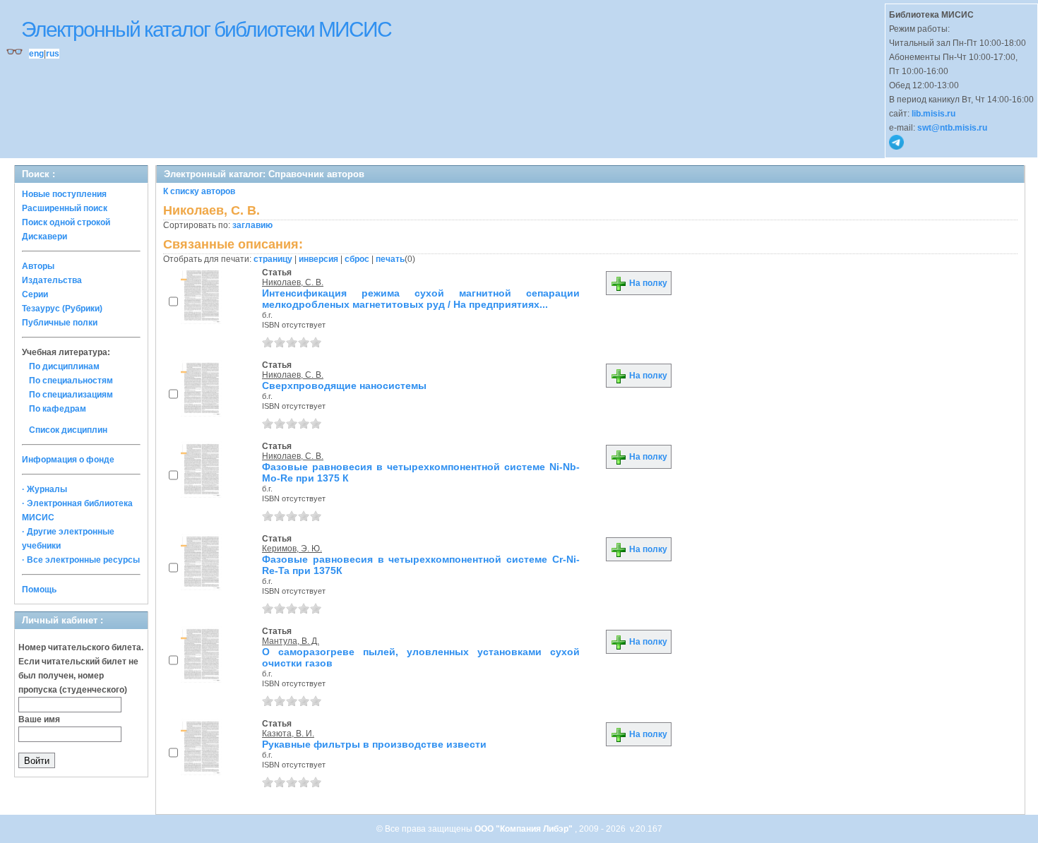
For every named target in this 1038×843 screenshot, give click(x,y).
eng (36, 54)
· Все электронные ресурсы (81, 560)
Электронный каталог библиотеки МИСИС (206, 29)
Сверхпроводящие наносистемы (344, 385)
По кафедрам (57, 409)
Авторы (38, 266)
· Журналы (44, 489)
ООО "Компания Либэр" (525, 829)
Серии (35, 294)
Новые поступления (64, 194)
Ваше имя (39, 719)
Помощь (39, 589)
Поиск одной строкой (66, 222)
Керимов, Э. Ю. (292, 549)
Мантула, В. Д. (290, 641)
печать (390, 259)
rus (52, 54)
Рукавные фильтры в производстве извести (374, 744)
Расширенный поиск (64, 208)
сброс (357, 259)
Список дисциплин (68, 430)
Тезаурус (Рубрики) (62, 308)
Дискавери (44, 236)
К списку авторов (199, 191)
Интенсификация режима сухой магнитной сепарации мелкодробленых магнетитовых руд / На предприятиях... (421, 298)
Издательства (52, 280)
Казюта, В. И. (288, 734)
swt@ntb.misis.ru (952, 128)
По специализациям (71, 395)
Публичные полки (59, 323)
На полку (647, 283)
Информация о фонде (68, 460)
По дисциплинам (64, 366)
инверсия (318, 259)
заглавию (252, 225)
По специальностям (71, 380)
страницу (272, 259)
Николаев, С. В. (292, 282)
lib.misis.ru (933, 114)
